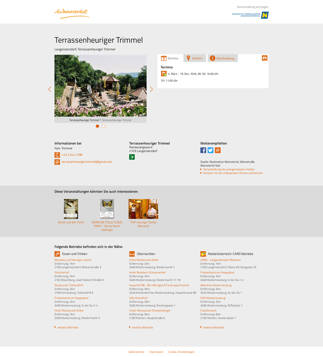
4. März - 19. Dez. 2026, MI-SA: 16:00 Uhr (193, 73)
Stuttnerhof (61, 272)
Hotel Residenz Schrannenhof (147, 272)
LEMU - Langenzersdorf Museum (220, 260)
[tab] (97, 126)
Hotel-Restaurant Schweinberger (150, 310)
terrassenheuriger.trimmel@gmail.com (86, 161)
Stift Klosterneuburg (212, 298)
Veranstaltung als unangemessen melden (229, 169)
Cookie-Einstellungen (181, 352)
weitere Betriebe (67, 327)
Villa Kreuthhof (138, 298)
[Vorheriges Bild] (50, 89)
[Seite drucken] (264, 58)
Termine (167, 67)
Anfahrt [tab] (197, 58)
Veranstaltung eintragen (253, 6)
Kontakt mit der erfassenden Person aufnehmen (233, 173)
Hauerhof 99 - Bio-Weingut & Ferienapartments (159, 285)
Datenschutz (136, 352)
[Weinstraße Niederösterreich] (132, 157)
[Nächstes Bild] (151, 89)
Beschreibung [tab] (225, 58)
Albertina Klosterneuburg (216, 285)
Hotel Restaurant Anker (69, 310)
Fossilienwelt (208, 310)
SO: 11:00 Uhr (169, 80)
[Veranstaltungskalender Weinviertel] (72, 14)
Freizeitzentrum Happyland (71, 298)
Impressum (156, 352)
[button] (203, 150)
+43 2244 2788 (71, 154)
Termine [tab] (173, 58)
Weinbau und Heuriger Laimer (73, 260)
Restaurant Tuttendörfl (68, 285)
